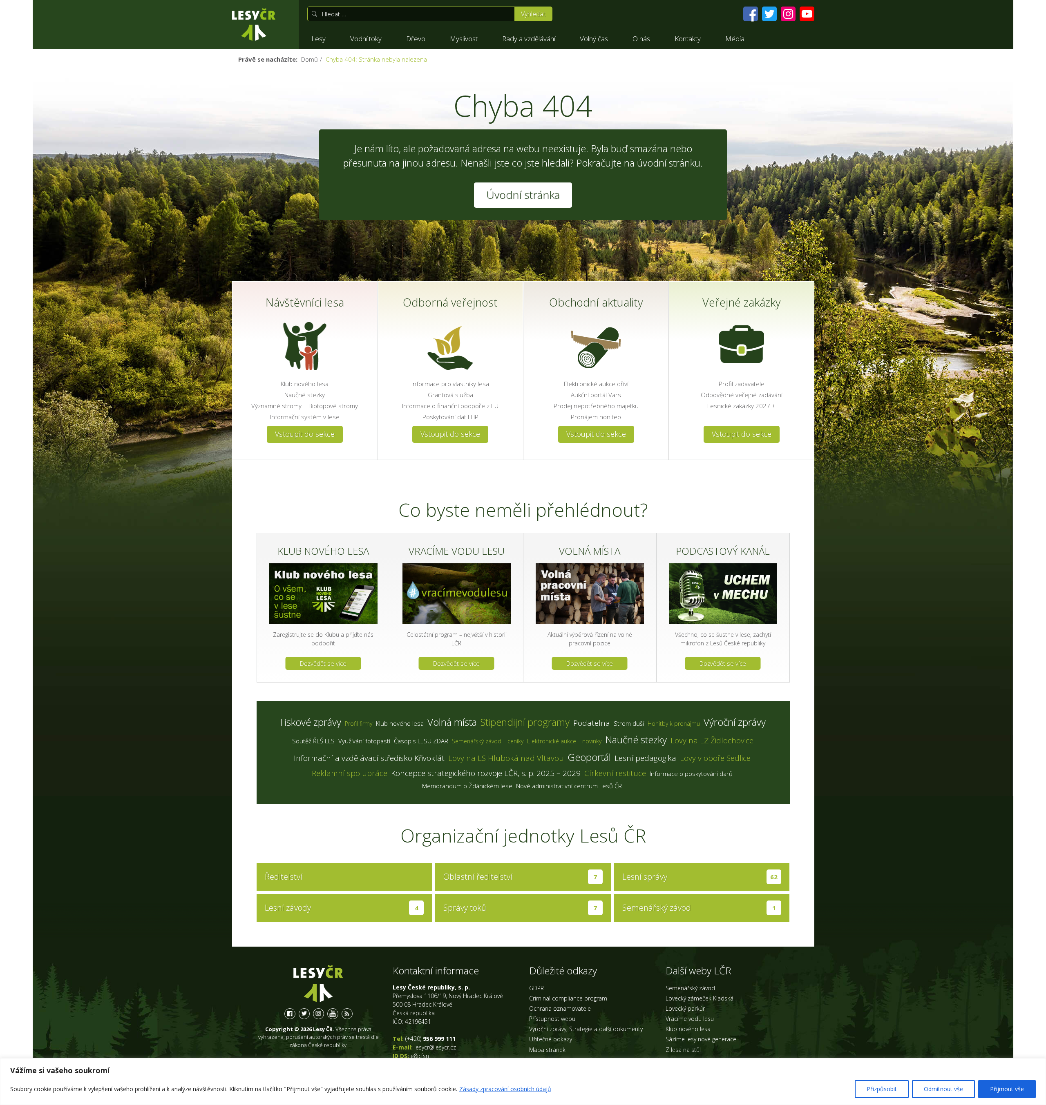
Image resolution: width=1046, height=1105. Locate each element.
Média (734, 38)
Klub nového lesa (305, 384)
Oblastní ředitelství (520, 876)
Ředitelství (283, 876)
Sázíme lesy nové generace (701, 1039)
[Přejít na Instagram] (788, 14)
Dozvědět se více (323, 663)
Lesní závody (341, 907)
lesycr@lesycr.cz (435, 1047)
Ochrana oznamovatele (560, 1008)
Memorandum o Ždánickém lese (467, 786)
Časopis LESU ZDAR (421, 741)
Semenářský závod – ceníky (487, 741)
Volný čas (594, 38)
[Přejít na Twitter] (769, 14)
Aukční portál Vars (596, 395)
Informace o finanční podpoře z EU (450, 406)
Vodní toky (366, 38)
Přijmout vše (1007, 1089)
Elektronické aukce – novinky (564, 741)
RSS (347, 1013)
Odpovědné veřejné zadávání (741, 395)
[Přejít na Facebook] (750, 14)
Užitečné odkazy (550, 1039)
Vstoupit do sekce (305, 434)
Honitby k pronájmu (674, 723)
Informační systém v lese (305, 417)
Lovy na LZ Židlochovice (712, 740)
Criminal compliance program (568, 998)
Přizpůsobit (882, 1089)
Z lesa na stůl (683, 1050)
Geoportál (589, 757)
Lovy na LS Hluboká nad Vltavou (506, 758)
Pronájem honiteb (596, 417)
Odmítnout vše (943, 1089)
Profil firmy (358, 723)
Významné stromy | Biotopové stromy (304, 406)
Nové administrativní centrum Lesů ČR (569, 786)
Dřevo (415, 38)
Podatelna (591, 723)
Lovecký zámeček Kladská (699, 998)
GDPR (536, 988)
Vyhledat (533, 13)
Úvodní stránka (253, 24)
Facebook (289, 1013)
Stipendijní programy (525, 722)
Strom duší (629, 723)
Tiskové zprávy (310, 722)
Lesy (318, 38)
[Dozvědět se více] (323, 593)
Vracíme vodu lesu (457, 551)
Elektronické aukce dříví (596, 384)
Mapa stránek (547, 1050)
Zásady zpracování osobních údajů (505, 1089)
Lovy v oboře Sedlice (715, 758)
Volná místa (589, 551)
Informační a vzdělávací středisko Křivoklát (369, 758)
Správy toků (520, 907)
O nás (641, 38)
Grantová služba (450, 395)
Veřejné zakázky (741, 302)
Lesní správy (700, 876)
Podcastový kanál (723, 551)
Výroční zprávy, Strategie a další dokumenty (586, 1029)
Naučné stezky (304, 395)
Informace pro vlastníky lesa (450, 384)
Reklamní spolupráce (349, 773)
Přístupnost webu (552, 1019)
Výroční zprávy (735, 722)
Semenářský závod (699, 907)
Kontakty (688, 38)
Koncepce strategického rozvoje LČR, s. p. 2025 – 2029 (486, 773)
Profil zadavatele (741, 384)
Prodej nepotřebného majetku (596, 406)
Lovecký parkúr (685, 1008)
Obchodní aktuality (596, 302)
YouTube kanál (332, 1013)
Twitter (304, 1013)
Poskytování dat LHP (450, 417)
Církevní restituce (615, 773)
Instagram (318, 1013)
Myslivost (464, 38)
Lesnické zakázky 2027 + (741, 406)
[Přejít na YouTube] (807, 14)
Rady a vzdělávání (528, 38)
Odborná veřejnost (450, 302)
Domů (309, 59)
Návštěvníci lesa (305, 302)
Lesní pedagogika (645, 758)
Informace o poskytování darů (691, 773)
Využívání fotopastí (364, 741)
